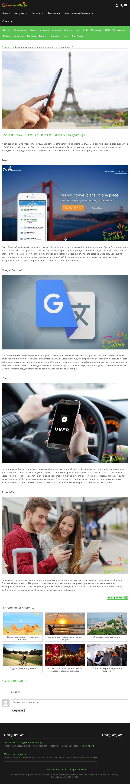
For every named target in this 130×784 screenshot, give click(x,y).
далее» (91, 745)
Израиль (44, 30)
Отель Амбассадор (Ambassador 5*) (23, 742)
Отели (6, 21)
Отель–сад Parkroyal (15, 754)
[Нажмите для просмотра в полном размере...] (65, 240)
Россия (6, 36)
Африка (19, 13)
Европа (36, 13)
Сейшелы (19, 36)
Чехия (65, 36)
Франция (54, 36)
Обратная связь (78, 769)
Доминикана (20, 30)
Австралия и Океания (78, 13)
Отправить (17, 710)
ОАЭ (107, 30)
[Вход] (13, 695)
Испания (56, 30)
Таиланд (31, 36)
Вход (64, 769)
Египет (33, 30)
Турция (42, 36)
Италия (68, 30)
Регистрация (52, 769)
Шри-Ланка (77, 36)
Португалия (119, 30)
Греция (7, 30)
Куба (85, 30)
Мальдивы (96, 30)
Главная (6, 47)
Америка (53, 13)
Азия (5, 13)
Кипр (77, 30)
